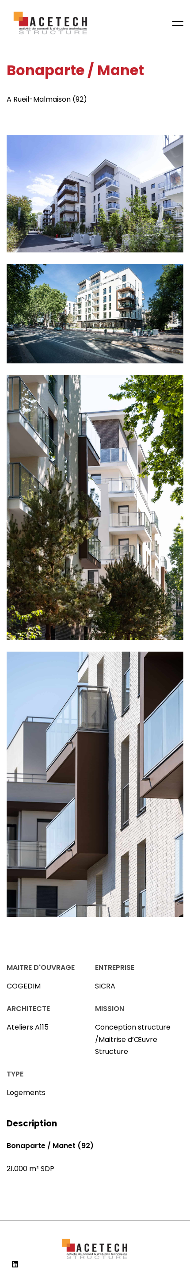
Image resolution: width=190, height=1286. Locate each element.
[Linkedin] (15, 1264)
